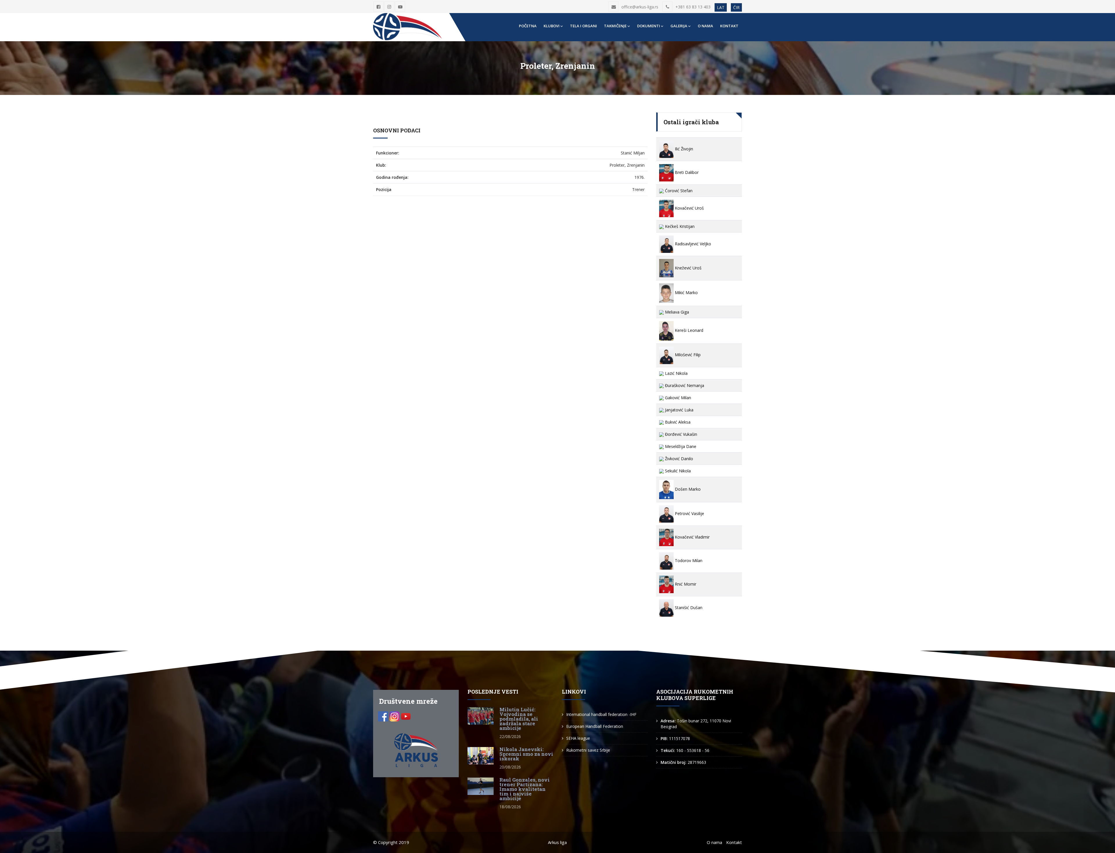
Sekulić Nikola (677, 471)
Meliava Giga (676, 312)
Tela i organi (583, 25)
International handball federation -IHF (601, 714)
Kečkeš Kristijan (679, 226)
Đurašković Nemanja (684, 385)
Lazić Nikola (676, 373)
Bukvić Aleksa (677, 422)
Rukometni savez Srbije (588, 750)
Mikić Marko (686, 292)
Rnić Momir (685, 584)
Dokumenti (648, 25)
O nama (705, 25)
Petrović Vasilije (689, 513)
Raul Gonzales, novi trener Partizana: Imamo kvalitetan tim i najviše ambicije (524, 789)
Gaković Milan (677, 397)
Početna (528, 25)
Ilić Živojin (683, 149)
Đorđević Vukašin (680, 434)
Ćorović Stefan (678, 190)
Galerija (678, 25)
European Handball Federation (594, 726)
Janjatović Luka (678, 410)
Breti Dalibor (686, 172)
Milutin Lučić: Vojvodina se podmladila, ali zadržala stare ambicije (518, 718)
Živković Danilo (678, 458)
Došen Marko (687, 489)
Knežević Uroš (688, 268)
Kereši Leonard (688, 330)
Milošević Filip (687, 354)
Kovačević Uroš (689, 208)
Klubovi (552, 25)
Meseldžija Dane (680, 446)
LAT (720, 7)
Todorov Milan (688, 560)
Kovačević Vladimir (692, 537)
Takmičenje (615, 25)
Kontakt (729, 25)
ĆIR (736, 7)
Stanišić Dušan (688, 607)
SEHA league (578, 738)
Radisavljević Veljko (692, 243)
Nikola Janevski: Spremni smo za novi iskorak (526, 754)
